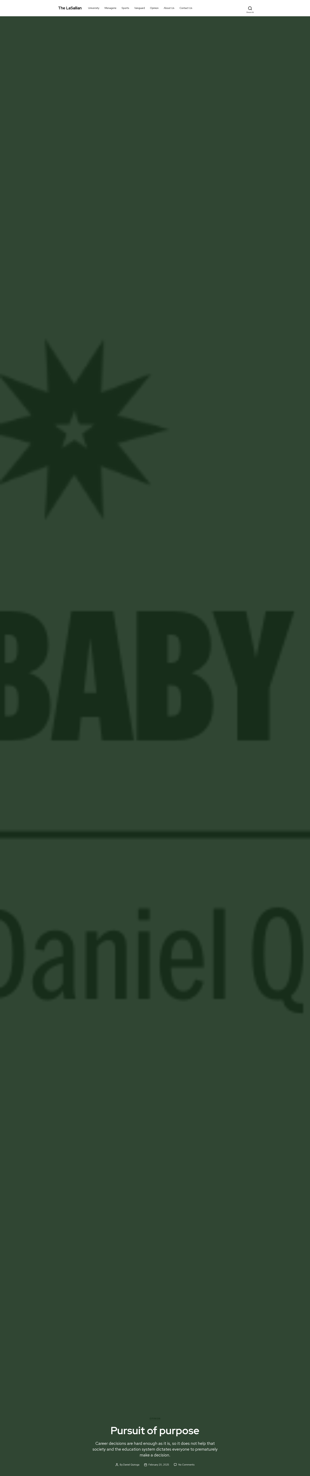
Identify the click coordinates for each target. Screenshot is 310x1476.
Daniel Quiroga (131, 1464)
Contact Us (186, 8)
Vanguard (139, 8)
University (93, 8)
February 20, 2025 (159, 1464)
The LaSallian (70, 8)
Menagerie (110, 8)
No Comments (186, 1464)
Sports (125, 8)
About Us (169, 8)
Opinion (154, 8)
